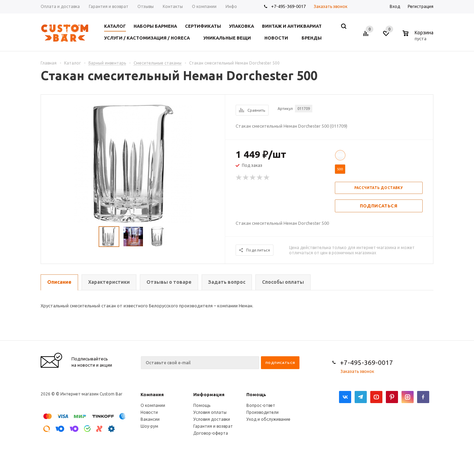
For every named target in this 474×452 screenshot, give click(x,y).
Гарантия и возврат (213, 426)
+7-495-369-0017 (288, 6)
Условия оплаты (210, 412)
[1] (239, 177)
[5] (266, 177)
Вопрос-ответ (260, 405)
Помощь (256, 394)
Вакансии (150, 419)
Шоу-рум (149, 426)
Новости (149, 412)
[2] (246, 177)
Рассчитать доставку (378, 188)
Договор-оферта (210, 433)
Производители (262, 412)
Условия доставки (211, 419)
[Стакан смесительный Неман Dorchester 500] (133, 163)
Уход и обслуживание (268, 419)
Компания (152, 394)
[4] (259, 177)
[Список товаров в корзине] (419, 37)
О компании (153, 405)
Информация (209, 394)
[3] (252, 177)
